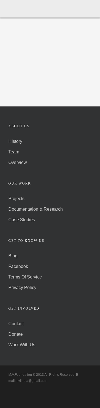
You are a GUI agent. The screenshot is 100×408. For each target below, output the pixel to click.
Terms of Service (25, 277)
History (15, 141)
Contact (16, 323)
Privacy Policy (22, 287)
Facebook (18, 266)
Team (13, 152)
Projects (16, 198)
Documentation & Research (35, 209)
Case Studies (21, 219)
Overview (17, 162)
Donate (15, 334)
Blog (13, 255)
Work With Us (21, 344)
